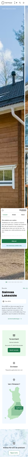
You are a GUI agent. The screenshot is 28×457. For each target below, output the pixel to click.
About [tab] (23, 214)
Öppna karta (14, 453)
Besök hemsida (14, 350)
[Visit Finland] (7, 2)
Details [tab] (14, 214)
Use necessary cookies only (14, 245)
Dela (24, 288)
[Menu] (23, 2)
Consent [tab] (5, 214)
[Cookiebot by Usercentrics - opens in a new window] (19, 210)
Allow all (14, 241)
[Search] (20, 2)
